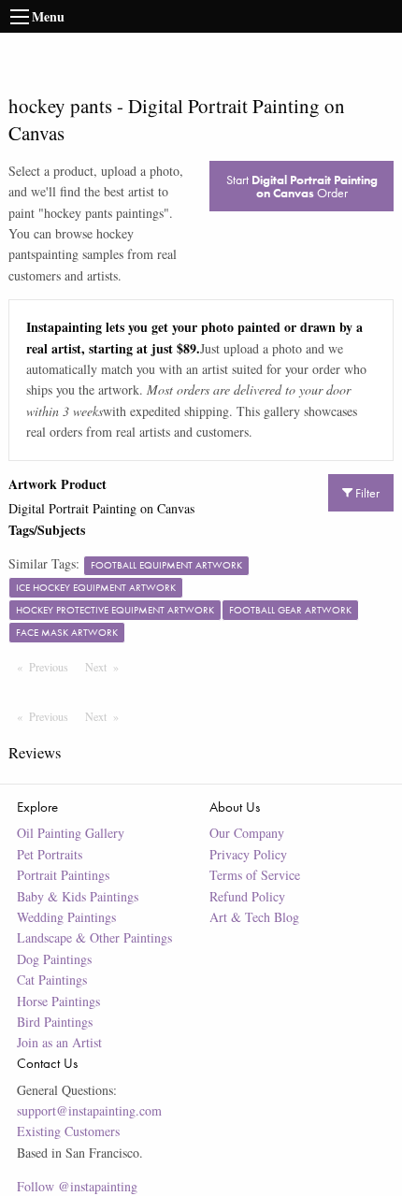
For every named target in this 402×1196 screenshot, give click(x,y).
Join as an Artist (59, 1042)
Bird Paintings (55, 1021)
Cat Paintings (52, 979)
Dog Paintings (54, 959)
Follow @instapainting (77, 1186)
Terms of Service (254, 875)
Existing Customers (68, 1131)
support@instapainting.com (89, 1110)
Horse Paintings (58, 1001)
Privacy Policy (248, 854)
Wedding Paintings (66, 917)
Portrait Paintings (63, 875)
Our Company (246, 833)
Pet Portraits (49, 854)
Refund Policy (247, 896)
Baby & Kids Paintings (77, 896)
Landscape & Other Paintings (94, 937)
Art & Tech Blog (254, 917)
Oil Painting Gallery (70, 833)
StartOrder (302, 186)
